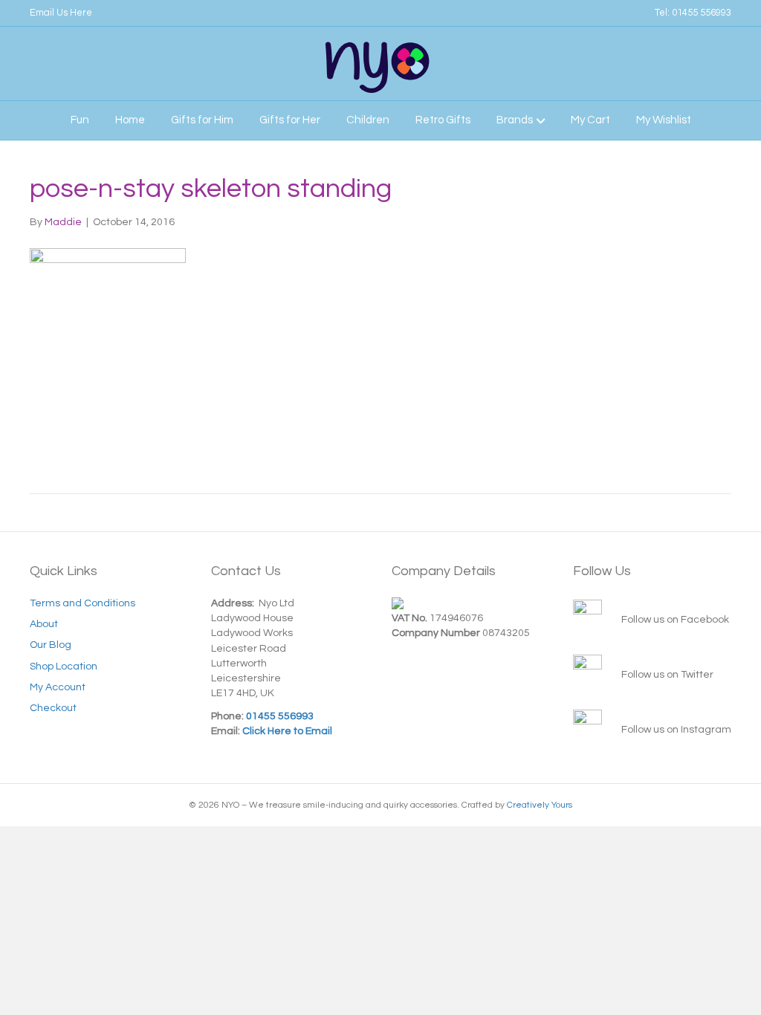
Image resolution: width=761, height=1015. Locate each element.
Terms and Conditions (82, 603)
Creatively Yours (539, 805)
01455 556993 (701, 12)
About (44, 624)
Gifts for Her (289, 120)
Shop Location (63, 666)
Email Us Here (61, 12)
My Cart (590, 120)
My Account (57, 687)
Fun (80, 120)
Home (130, 120)
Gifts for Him (202, 120)
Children (367, 120)
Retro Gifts (442, 120)
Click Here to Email (286, 731)
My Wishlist (663, 120)
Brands (514, 120)
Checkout (53, 708)
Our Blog (50, 645)
